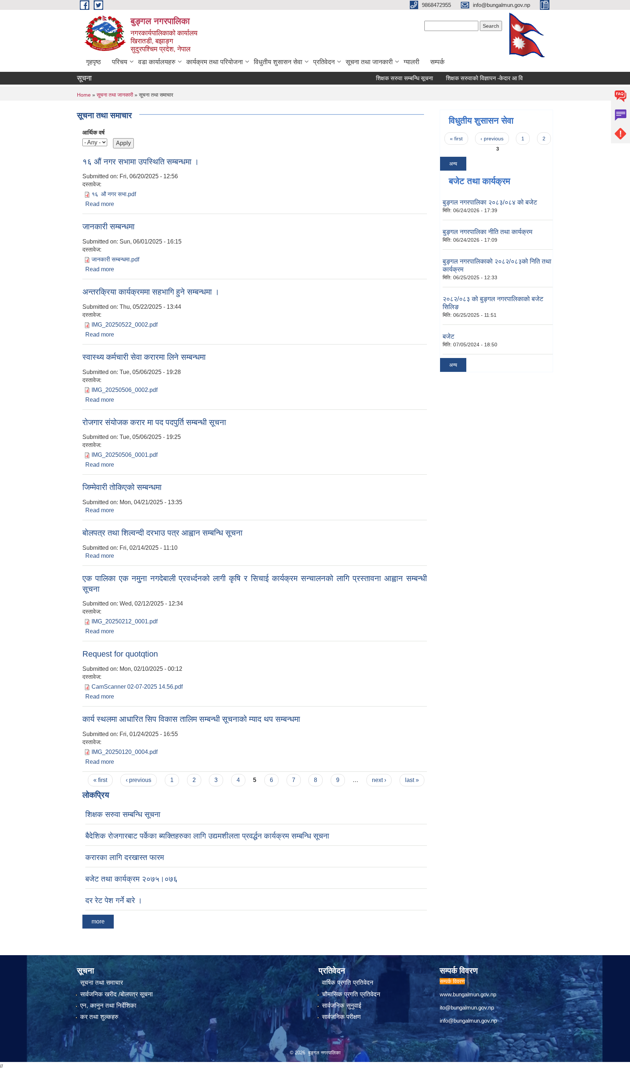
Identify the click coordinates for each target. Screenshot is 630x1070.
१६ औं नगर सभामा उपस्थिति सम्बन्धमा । (140, 161)
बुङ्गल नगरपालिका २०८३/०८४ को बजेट (490, 202)
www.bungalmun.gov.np (468, 994)
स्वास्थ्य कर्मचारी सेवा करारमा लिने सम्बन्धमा (144, 357)
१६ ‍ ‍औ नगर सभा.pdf (114, 194)
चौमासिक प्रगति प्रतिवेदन (351, 994)
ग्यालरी (411, 62)
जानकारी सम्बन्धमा (108, 226)
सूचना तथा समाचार (101, 982)
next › (379, 780)
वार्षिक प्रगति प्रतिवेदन (347, 982)
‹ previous (138, 780)
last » (412, 780)
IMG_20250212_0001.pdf (125, 621)
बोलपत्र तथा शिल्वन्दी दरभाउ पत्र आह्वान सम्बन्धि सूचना (162, 532)
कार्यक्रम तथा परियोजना (214, 62)
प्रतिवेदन (324, 62)
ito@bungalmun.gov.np (467, 1007)
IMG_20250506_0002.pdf (125, 390)
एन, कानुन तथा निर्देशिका (108, 1005)
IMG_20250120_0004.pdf (125, 752)
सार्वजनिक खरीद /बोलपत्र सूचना (116, 994)
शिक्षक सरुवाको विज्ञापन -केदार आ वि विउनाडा (478, 78)
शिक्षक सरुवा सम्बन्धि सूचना (388, 78)
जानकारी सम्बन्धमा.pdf (115, 259)
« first (100, 780)
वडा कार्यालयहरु (156, 62)
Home (84, 95)
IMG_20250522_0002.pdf (125, 325)
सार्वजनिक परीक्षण (341, 1016)
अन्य (453, 164)
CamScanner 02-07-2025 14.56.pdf (137, 687)
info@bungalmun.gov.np (468, 1021)
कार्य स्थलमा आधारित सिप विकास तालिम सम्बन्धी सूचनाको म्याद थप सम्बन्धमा (191, 719)
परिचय (119, 62)
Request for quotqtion (120, 653)
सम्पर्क (437, 62)
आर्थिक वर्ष (93, 132)
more (98, 921)
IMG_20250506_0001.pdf (125, 455)
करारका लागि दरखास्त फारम (124, 857)
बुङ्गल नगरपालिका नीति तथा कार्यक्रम (487, 232)
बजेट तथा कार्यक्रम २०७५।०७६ (131, 879)
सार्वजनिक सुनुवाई (341, 1005)
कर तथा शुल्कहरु (99, 1016)
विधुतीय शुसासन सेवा (278, 62)
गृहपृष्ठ (93, 62)
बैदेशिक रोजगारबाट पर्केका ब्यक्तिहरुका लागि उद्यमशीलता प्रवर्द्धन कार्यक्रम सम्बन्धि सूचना (207, 836)
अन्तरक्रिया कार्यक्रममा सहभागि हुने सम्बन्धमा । (150, 291)
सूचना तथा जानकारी (369, 62)
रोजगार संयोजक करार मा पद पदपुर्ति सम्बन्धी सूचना (154, 422)
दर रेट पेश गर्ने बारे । (113, 900)
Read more (99, 204)
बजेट (448, 336)
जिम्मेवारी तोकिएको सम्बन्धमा (122, 487)
